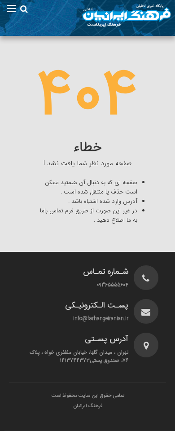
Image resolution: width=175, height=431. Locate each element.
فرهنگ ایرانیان (87, 406)
